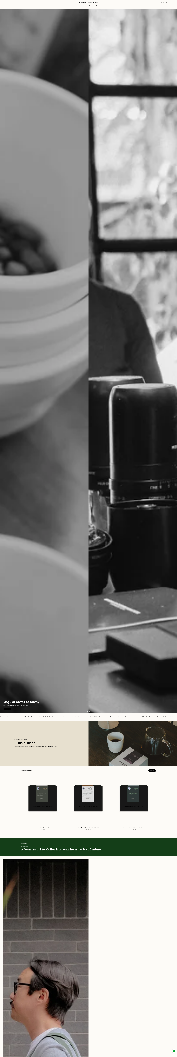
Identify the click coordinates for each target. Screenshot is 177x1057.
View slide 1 (87, 711)
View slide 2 (89, 711)
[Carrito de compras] (172, 2)
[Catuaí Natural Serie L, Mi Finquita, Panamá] (88, 800)
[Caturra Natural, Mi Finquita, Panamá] (43, 800)
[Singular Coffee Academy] (88, 361)
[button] (79, 6)
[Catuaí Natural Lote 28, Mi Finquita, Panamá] (134, 800)
